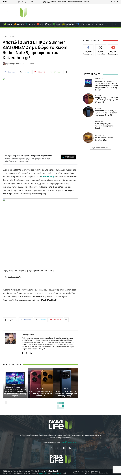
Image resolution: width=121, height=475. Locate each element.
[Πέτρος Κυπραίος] (4, 63)
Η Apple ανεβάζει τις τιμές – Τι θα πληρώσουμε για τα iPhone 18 (40, 393)
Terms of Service (56, 473)
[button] (116, 24)
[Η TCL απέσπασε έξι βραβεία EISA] (88, 137)
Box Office (99, 121)
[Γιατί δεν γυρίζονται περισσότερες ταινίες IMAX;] (88, 124)
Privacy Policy (43, 473)
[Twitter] (111, 1)
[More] (66, 72)
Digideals (12, 36)
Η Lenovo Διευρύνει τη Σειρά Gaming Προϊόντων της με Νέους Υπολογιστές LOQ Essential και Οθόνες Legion (15, 391)
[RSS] (117, 1)
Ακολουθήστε (101, 46)
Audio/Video (99, 135)
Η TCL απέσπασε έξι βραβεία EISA (104, 139)
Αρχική (5, 36)
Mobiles (40, 388)
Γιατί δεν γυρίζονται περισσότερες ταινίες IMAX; (104, 126)
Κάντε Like (88, 46)
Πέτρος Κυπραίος (15, 64)
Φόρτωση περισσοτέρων (100, 148)
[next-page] (7, 402)
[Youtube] (114, 1)
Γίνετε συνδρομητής (113, 47)
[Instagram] (27, 352)
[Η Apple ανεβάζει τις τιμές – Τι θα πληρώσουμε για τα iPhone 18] (40, 383)
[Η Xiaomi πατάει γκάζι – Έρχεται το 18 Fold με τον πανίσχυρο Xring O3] (65, 383)
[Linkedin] (31, 352)
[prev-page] (4, 402)
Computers (15, 384)
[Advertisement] (100, 172)
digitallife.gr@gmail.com (69, 442)
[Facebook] (109, 1)
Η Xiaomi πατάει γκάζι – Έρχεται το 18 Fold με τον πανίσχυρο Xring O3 (66, 393)
